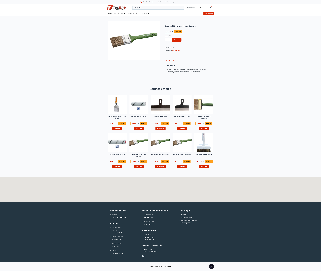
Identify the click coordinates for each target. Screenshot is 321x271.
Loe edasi (160, 128)
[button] (156, 24)
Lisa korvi (177, 40)
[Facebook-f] (143, 256)
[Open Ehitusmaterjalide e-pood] (124, 14)
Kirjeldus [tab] (170, 60)
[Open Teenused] (148, 14)
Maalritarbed (176, 50)
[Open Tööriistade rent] (138, 14)
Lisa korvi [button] (117, 128)
